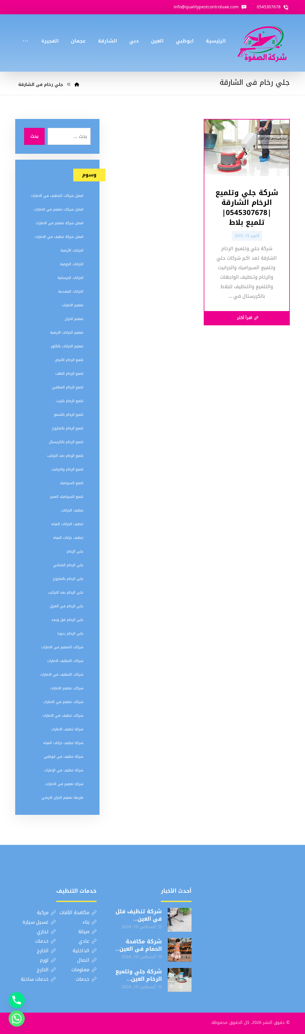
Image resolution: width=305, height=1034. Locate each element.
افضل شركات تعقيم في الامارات (58, 209)
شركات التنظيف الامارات (65, 661)
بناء (86, 922)
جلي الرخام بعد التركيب (65, 592)
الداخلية (81, 950)
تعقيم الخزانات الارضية (66, 332)
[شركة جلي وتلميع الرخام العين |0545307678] (180, 980)
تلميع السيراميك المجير (66, 496)
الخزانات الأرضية (71, 250)
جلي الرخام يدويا (70, 633)
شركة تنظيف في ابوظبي (63, 756)
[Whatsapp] (17, 1019)
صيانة (83, 931)
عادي (84, 941)
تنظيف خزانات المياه (68, 537)
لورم (44, 960)
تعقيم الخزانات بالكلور (67, 346)
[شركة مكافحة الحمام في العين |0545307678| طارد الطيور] (180, 950)
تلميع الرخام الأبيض (69, 360)
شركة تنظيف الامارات (67, 729)
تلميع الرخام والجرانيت (67, 469)
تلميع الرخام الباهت (69, 373)
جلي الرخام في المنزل (66, 606)
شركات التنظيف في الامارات (61, 674)
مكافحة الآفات (74, 912)
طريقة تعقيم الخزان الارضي (62, 797)
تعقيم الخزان (74, 319)
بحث (34, 136)
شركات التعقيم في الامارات (62, 647)
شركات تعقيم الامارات (66, 688)
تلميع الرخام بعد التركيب (65, 455)
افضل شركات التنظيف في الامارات (57, 195)
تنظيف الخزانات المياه (67, 524)
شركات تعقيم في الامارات (63, 702)
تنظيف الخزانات (72, 510)
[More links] (25, 33)
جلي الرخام (75, 551)
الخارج (43, 950)
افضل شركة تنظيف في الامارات (59, 236)
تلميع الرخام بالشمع (68, 414)
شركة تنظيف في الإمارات (63, 770)
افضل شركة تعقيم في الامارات (59, 223)
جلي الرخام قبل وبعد (67, 619)
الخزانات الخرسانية (70, 277)
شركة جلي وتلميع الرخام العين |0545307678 (139, 978)
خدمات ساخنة (35, 979)
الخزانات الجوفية (71, 264)
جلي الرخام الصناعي (68, 565)
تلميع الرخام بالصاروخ (67, 428)
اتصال (83, 960)
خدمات (42, 941)
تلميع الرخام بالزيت (69, 401)
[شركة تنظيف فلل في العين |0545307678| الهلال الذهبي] (180, 920)
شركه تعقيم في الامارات (64, 784)
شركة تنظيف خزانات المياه (63, 743)
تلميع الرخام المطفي (67, 387)
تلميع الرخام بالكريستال (66, 442)
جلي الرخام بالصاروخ (68, 578)
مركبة (43, 912)
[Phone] (17, 1000)
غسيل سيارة (36, 922)
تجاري (43, 931)
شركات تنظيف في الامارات (62, 715)
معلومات (80, 969)
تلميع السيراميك (71, 483)
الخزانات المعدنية (70, 291)
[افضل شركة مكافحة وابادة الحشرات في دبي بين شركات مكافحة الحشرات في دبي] (262, 43)
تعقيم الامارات (72, 305)
